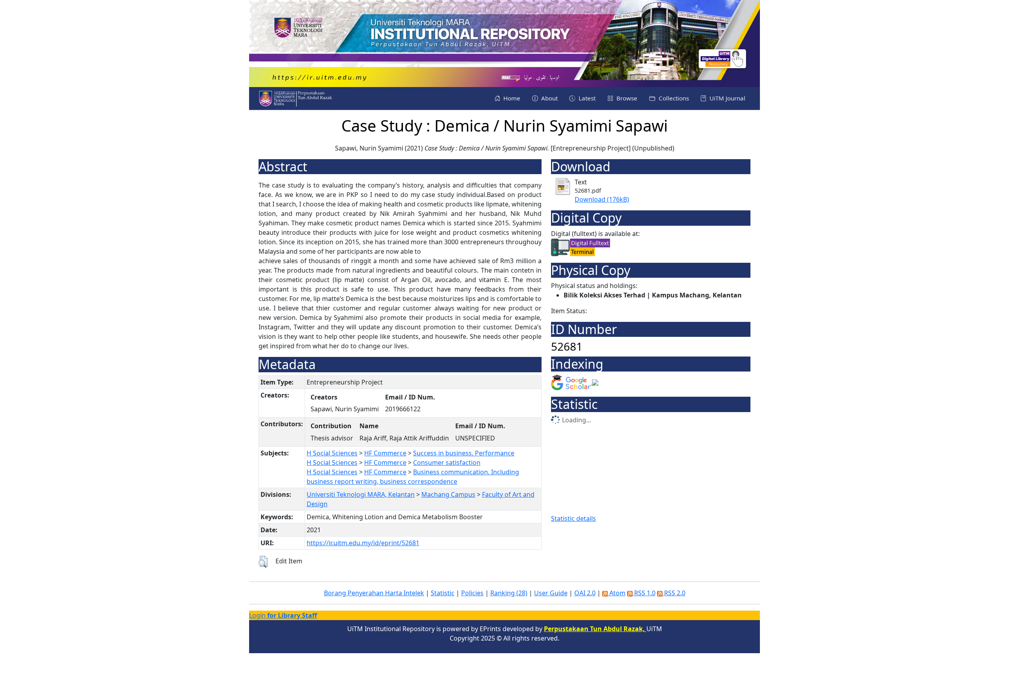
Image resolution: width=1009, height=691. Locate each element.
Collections (673, 98)
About (549, 98)
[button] (263, 562)
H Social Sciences (332, 453)
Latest (586, 98)
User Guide (551, 593)
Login (283, 615)
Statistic (442, 593)
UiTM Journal (726, 98)
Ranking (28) (508, 593)
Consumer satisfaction (446, 462)
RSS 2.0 (674, 593)
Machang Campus (448, 494)
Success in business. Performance (463, 453)
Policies (472, 593)
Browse (626, 98)
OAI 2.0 (585, 593)
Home (511, 98)
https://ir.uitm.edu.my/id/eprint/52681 (363, 543)
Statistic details (573, 518)
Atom (617, 593)
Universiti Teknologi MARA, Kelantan (361, 494)
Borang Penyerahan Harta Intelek (374, 593)
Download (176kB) (602, 199)
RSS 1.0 (644, 593)
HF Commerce (385, 453)
